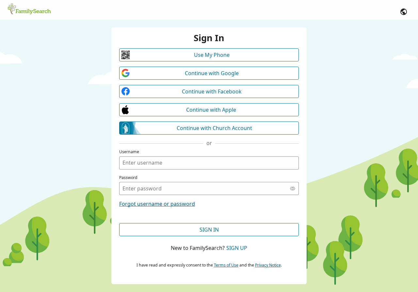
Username (129, 151)
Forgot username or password (157, 203)
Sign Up (236, 247)
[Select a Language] (403, 11)
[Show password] (293, 188)
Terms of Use (226, 265)
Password (128, 177)
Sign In (209, 229)
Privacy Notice (268, 265)
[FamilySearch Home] (29, 9)
